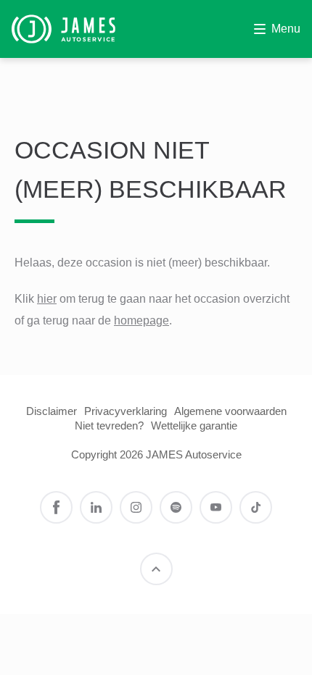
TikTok (255, 507)
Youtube (216, 507)
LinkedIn (96, 507)
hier (47, 299)
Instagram (136, 507)
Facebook (56, 507)
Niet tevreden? (109, 425)
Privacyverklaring (125, 411)
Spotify (176, 507)
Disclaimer (51, 411)
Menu (285, 28)
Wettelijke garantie (194, 425)
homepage (141, 320)
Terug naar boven (156, 569)
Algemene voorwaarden (230, 411)
